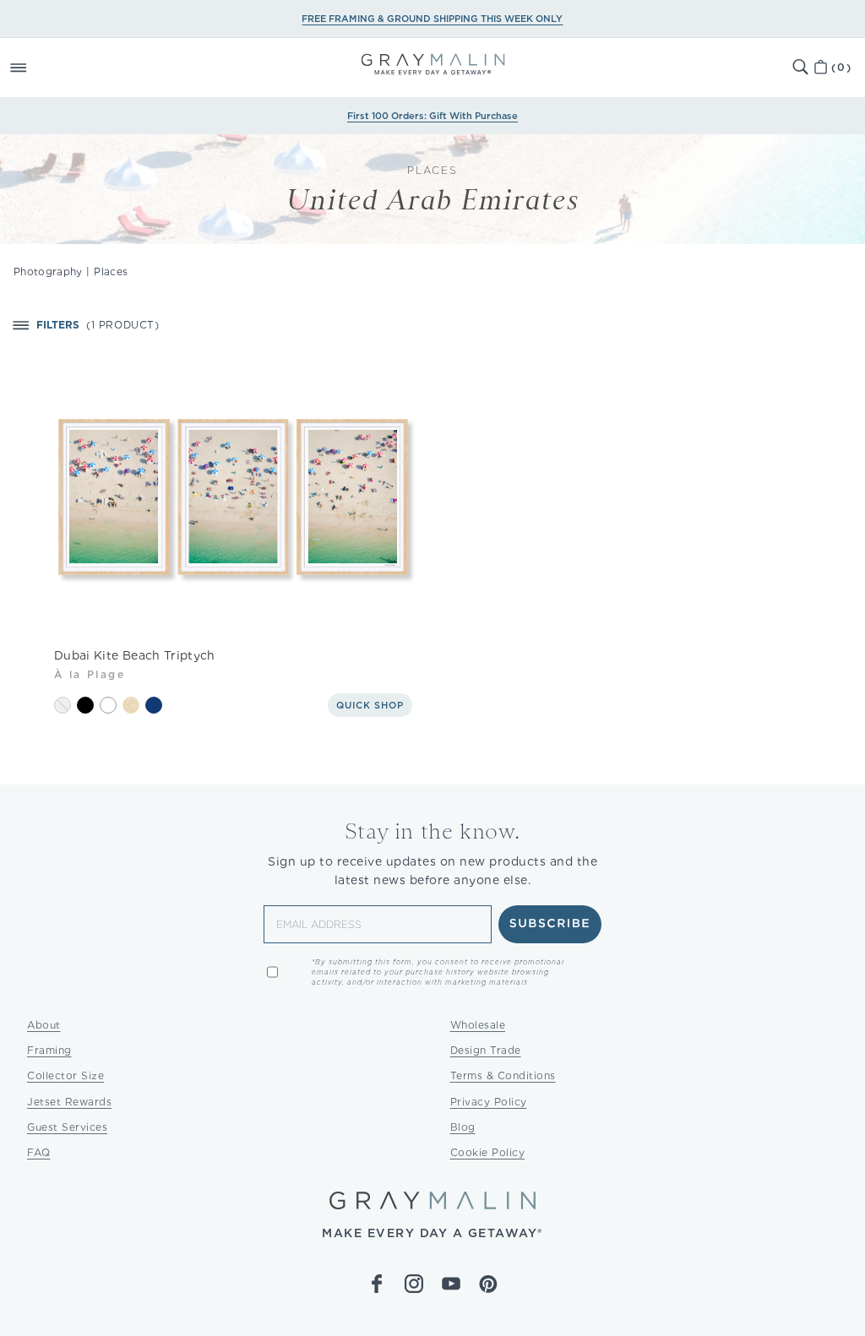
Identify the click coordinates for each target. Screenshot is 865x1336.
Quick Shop (370, 705)
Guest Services (67, 1127)
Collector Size (65, 1075)
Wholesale (478, 1024)
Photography (48, 271)
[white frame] (108, 705)
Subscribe (550, 924)
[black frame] (85, 705)
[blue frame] (153, 705)
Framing (49, 1050)
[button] (37, 67)
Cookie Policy (487, 1152)
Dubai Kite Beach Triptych (134, 655)
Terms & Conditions (503, 1075)
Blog (463, 1127)
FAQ (39, 1152)
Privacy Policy (488, 1101)
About (44, 1024)
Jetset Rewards (69, 1101)
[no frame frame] (62, 705)
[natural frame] (130, 705)
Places (111, 271)
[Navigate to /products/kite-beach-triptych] (232, 497)
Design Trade (485, 1050)
